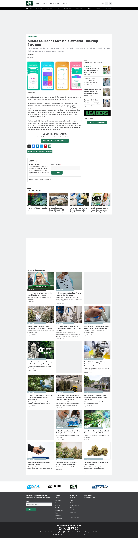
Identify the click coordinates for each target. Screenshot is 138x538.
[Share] (33, 146)
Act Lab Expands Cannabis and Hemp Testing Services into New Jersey (68, 432)
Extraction (60, 323)
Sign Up (30, 509)
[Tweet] (41, 146)
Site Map (95, 532)
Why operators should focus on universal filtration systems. (39, 367)
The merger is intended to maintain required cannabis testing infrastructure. (96, 369)
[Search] (106, 3)
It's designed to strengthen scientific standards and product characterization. (38, 402)
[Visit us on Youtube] (72, 528)
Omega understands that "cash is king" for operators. (39, 298)
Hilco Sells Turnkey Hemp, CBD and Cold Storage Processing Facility (56, 210)
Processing (32, 36)
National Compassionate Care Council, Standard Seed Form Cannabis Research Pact (40, 397)
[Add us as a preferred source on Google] (49, 146)
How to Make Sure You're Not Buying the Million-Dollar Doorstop (39, 294)
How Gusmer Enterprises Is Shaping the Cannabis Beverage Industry (39, 363)
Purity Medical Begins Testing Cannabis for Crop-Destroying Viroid (79, 210)
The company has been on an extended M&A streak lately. (96, 436)
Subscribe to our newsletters (54, 141)
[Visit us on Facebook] (60, 528)
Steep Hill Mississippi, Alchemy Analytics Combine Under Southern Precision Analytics (96, 364)
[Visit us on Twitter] (64, 528)
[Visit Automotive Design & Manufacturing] (100, 486)
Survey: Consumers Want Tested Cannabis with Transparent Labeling (92, 91)
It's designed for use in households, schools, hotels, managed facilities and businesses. (40, 467)
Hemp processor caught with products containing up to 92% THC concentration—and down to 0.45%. (69, 299)
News (86, 427)
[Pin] (45, 146)
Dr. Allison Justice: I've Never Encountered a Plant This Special (91, 70)
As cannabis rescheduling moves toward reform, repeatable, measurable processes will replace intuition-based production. (68, 403)
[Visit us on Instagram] (76, 528)
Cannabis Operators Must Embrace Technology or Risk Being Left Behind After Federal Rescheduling (68, 397)
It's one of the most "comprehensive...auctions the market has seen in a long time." (97, 467)
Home (30, 205)
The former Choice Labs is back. (65, 467)
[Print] (29, 146)
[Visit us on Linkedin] (68, 528)
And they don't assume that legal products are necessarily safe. (40, 331)
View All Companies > (97, 122)
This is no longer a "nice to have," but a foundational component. (95, 402)
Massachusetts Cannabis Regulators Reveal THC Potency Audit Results (96, 327)
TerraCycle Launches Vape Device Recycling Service (38, 463)
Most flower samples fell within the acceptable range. (94, 331)
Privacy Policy (59, 532)
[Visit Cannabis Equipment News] (73, 486)
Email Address (56, 164)
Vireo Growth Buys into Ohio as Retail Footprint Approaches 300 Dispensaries (97, 432)
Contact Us (43, 532)
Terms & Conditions (69, 532)
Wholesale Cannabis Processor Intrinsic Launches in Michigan (66, 463)
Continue (57, 172)
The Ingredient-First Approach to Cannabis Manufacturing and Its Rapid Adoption (91, 102)
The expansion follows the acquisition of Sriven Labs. (67, 436)
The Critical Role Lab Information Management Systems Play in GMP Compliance (96, 397)
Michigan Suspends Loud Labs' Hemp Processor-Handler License (90, 81)
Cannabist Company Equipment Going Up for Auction (96, 463)
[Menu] (110, 3)
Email (27, 501)
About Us (50, 532)
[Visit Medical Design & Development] (33, 486)
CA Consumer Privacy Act (84, 532)
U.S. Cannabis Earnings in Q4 (37, 209)
